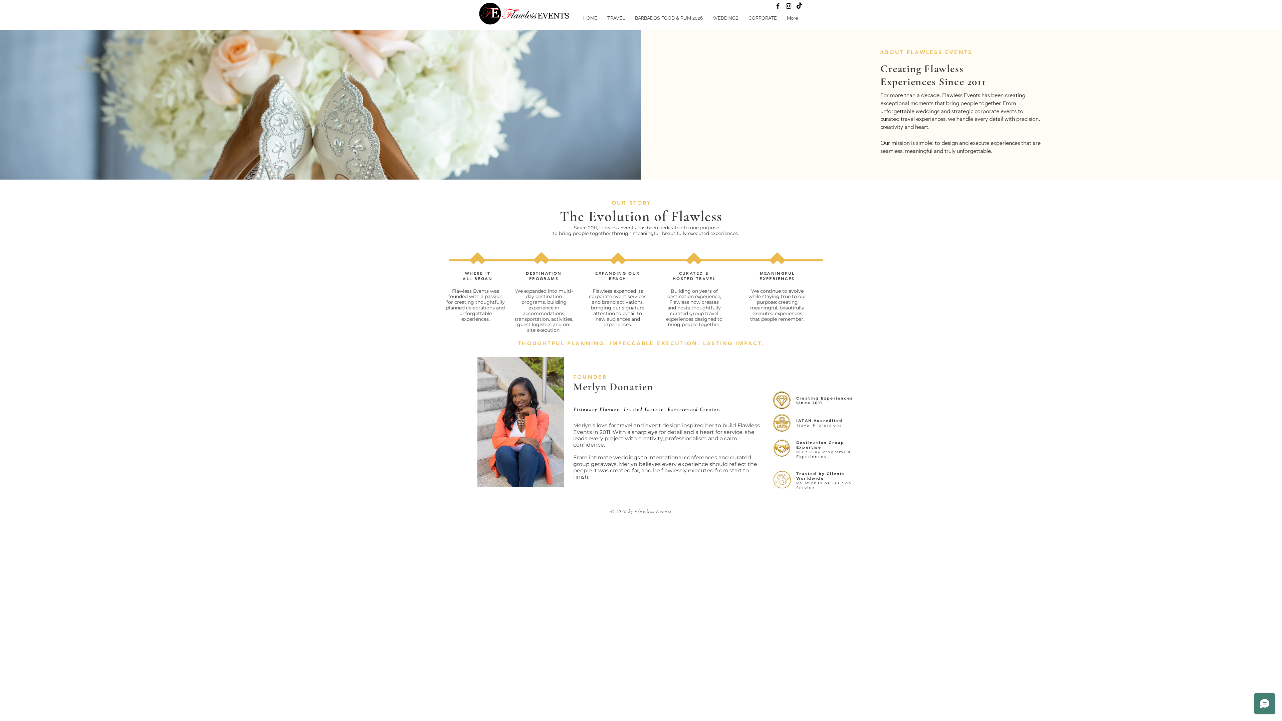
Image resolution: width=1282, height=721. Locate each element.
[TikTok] (799, 6)
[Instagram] (788, 6)
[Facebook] (778, 6)
